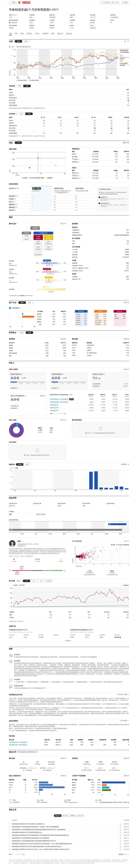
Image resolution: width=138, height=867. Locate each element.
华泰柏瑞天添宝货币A (18, 630)
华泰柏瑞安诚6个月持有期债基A (59, 399)
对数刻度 (126, 585)
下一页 (63, 413)
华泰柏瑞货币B (54, 408)
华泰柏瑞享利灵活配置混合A (81, 630)
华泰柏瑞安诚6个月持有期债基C (59, 402)
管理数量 (61, 561)
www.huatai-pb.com (73, 802)
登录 (125, 2)
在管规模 (37, 561)
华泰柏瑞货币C (54, 410)
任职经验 (14, 561)
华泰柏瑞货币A (54, 405)
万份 (97, 378)
